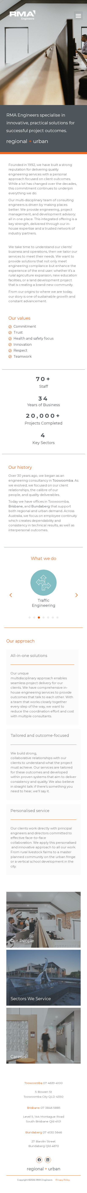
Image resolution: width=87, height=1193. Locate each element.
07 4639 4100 (52, 1083)
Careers (18, 1056)
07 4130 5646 (52, 1132)
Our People (22, 940)
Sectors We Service (31, 998)
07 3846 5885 (50, 1107)
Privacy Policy (63, 1180)
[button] (78, 15)
